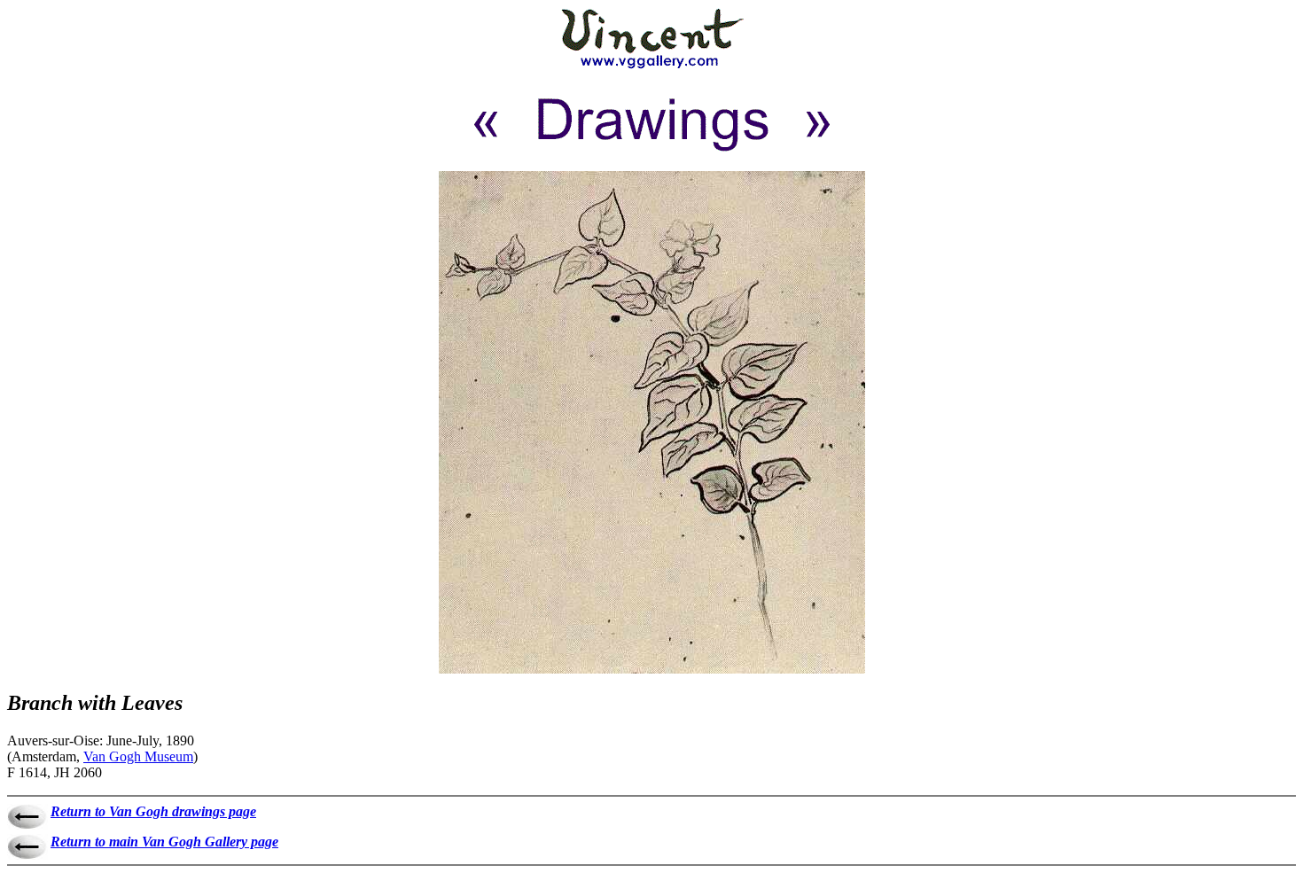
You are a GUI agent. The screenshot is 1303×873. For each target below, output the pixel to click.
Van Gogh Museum (138, 756)
